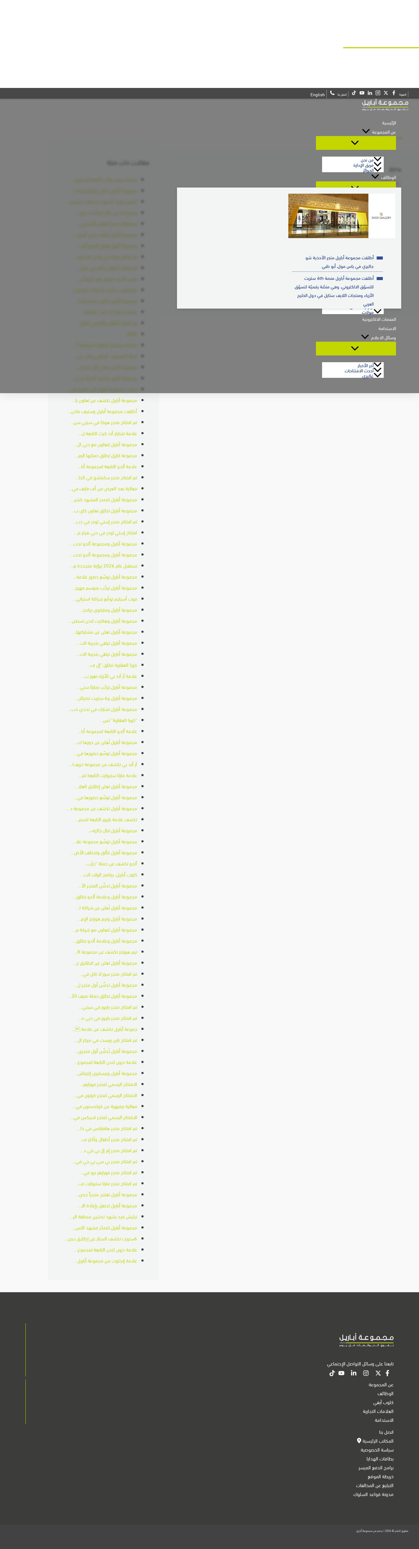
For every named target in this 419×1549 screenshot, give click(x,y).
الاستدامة (387, 328)
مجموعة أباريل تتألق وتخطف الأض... (104, 852)
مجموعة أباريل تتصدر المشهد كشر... (104, 499)
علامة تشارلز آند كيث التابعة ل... (107, 432)
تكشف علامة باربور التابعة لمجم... (106, 818)
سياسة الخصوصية (377, 1449)
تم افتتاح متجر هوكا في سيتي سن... (103, 421)
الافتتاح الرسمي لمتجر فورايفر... (108, 1083)
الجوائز (368, 169)
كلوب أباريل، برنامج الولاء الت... (108, 874)
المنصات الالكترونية (379, 318)
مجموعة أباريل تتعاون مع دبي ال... (105, 443)
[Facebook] (387, 1373)
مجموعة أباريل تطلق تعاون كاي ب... (104, 510)
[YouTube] (341, 1373)
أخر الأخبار (366, 364)
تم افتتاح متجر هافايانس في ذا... (107, 1127)
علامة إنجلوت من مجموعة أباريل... (105, 1260)
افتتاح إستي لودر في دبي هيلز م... (105, 532)
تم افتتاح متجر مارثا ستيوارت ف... (106, 1183)
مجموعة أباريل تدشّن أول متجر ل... (105, 984)
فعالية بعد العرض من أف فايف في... (102, 488)
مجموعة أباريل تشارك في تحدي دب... (102, 708)
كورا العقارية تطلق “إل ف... (112, 664)
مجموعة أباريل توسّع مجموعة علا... (104, 841)
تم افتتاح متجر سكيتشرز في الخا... (106, 477)
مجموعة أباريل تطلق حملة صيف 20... (102, 995)
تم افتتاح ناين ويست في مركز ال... (105, 1039)
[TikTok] (332, 1373)
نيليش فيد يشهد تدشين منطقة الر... (103, 1216)
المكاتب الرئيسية (377, 1440)
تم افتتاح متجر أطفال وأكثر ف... (108, 1138)
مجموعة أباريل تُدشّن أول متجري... (105, 1050)
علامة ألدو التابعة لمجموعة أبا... (107, 465)
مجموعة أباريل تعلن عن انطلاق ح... (104, 962)
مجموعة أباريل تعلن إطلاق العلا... (106, 785)
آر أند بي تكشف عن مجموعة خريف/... (102, 763)
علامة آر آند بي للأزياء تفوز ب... (109, 675)
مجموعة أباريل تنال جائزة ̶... (112, 830)
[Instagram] (366, 1373)
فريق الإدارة (363, 164)
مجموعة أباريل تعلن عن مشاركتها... (104, 631)
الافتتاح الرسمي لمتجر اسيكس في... (103, 1116)
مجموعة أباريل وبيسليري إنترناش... (105, 1072)
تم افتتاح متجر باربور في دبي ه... (107, 1017)
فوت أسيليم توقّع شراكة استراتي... (104, 598)
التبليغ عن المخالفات (375, 1484)
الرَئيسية (389, 122)
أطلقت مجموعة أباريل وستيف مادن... (102, 410)
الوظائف (388, 177)
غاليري (368, 375)
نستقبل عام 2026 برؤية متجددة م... (103, 565)
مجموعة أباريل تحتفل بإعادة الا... (107, 1205)
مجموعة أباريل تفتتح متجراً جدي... (106, 1194)
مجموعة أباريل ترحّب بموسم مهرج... (104, 587)
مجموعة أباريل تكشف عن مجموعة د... (101, 807)
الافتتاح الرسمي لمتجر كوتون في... (105, 1094)
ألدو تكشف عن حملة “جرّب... (110, 863)
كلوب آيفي (383, 1401)
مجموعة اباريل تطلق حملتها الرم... (106, 454)
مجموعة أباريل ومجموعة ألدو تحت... (103, 543)
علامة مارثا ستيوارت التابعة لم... (107, 774)
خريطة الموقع (381, 1475)
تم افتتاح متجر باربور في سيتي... (108, 1006)
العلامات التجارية (378, 1410)
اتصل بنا (386, 1431)
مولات (368, 311)
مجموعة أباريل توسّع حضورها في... (105, 752)
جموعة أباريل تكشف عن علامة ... (104, 1028)
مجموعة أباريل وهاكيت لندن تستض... (102, 620)
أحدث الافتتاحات (359, 370)
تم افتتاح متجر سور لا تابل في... (108, 973)
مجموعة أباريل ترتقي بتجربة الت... (106, 642)
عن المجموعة (384, 131)
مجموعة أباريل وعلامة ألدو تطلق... (104, 896)
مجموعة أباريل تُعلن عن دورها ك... (105, 741)
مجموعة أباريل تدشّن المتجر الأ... (107, 885)
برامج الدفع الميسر (376, 1467)
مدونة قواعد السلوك (373, 1493)
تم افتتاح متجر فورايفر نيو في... (108, 1171)
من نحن (367, 159)
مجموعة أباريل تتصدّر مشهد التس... (104, 1227)
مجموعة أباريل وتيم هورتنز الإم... (107, 918)
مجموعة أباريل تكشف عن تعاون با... (104, 399)
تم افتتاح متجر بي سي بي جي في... (104, 1160)
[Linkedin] (354, 1373)
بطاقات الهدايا (380, 1458)
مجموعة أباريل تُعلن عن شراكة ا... (106, 907)
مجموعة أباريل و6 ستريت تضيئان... (105, 697)
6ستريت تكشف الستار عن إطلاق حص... (100, 1238)
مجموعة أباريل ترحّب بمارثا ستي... (106, 686)
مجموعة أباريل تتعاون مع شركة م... (104, 929)
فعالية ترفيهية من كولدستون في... (104, 1105)
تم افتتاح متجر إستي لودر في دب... (104, 521)
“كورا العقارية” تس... (118, 719)
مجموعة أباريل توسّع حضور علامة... (105, 576)
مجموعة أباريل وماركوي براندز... (108, 609)
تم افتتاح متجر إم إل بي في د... (108, 1149)
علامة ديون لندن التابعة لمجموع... (105, 1061)
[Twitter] (378, 1373)
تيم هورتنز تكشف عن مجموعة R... (105, 951)
